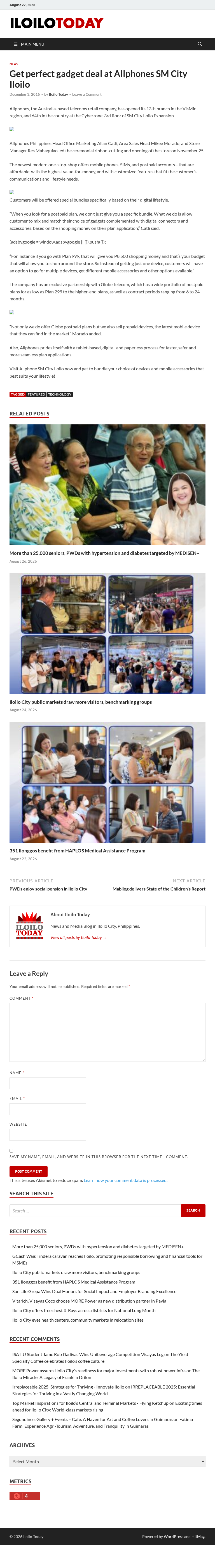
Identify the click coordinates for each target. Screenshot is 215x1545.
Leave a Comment (87, 94)
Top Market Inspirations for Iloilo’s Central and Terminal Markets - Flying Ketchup (90, 1403)
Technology (59, 394)
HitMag (198, 1536)
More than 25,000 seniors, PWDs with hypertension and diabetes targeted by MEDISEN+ (104, 553)
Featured (36, 394)
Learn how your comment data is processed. (125, 1180)
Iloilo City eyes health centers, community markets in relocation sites (78, 1319)
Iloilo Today (58, 94)
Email (17, 1098)
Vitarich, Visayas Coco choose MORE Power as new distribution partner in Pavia (89, 1300)
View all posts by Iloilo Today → (78, 937)
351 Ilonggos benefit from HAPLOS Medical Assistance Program (77, 851)
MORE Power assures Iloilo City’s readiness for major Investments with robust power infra (99, 1370)
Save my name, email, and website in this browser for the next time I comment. (99, 1156)
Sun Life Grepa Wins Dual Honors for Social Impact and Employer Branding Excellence (94, 1291)
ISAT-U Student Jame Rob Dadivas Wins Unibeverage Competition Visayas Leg (87, 1354)
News (14, 64)
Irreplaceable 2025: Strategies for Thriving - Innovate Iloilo (68, 1386)
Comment (22, 998)
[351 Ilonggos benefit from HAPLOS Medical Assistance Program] (107, 784)
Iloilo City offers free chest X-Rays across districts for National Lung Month (84, 1310)
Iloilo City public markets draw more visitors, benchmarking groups (81, 702)
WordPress (173, 1536)
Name (17, 1072)
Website (18, 1124)
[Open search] (200, 44)
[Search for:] (107, 1210)
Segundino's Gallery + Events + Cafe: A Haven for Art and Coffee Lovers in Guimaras (92, 1419)
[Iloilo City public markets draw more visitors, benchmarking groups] (107, 635)
